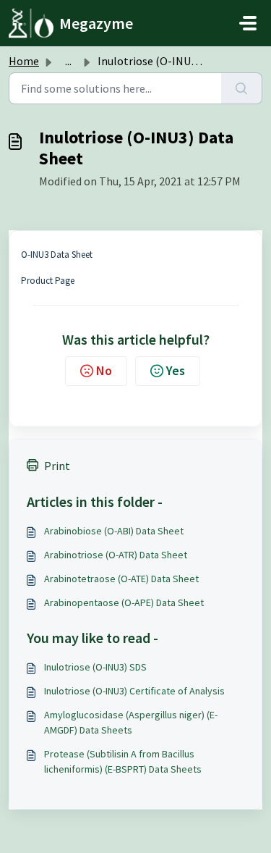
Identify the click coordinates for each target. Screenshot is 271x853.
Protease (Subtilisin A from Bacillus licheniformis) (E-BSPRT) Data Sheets (123, 761)
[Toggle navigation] (247, 23)
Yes (175, 370)
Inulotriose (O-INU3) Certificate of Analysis (134, 690)
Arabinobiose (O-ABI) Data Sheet (114, 530)
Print (57, 465)
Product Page (47, 280)
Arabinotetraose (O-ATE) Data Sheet (121, 578)
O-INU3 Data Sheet (57, 254)
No (104, 370)
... (68, 61)
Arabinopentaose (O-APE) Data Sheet (124, 602)
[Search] (241, 88)
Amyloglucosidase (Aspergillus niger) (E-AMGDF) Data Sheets (131, 722)
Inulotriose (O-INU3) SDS (95, 666)
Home (24, 61)
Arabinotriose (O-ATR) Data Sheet (115, 554)
